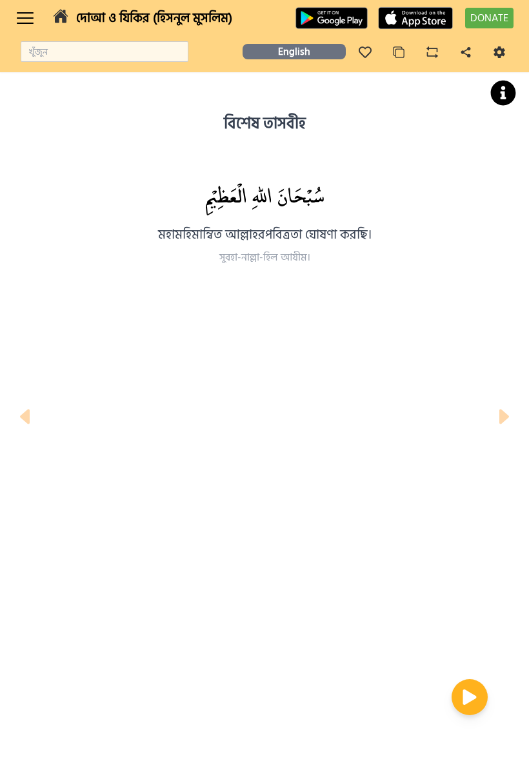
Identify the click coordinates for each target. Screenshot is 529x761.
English (294, 51)
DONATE (489, 18)
